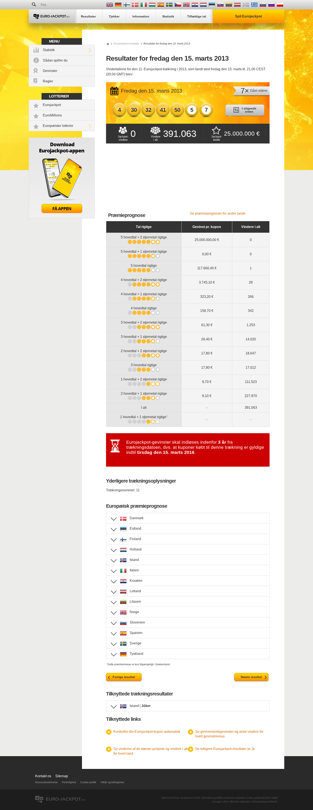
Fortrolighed (69, 782)
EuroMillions (52, 115)
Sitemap (61, 776)
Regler (48, 81)
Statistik (49, 50)
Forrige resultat (124, 677)
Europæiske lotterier (58, 126)
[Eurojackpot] (52, 16)
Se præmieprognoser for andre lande (218, 213)
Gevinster (50, 71)
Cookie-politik (88, 782)
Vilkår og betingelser (112, 782)
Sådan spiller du (55, 60)
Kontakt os (43, 776)
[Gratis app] (62, 217)
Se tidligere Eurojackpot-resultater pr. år (225, 749)
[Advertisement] (188, 179)
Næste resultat (251, 677)
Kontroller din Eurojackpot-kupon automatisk (146, 731)
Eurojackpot (52, 105)
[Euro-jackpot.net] (107, 44)
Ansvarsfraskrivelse (46, 782)
